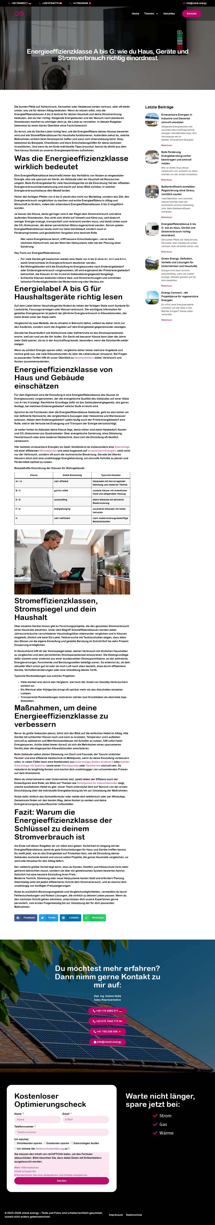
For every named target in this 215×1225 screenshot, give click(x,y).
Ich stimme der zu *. (43, 1149)
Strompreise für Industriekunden (97, 783)
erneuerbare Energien (102, 451)
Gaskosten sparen (57, 1143)
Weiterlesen (166, 145)
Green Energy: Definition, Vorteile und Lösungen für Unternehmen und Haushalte (179, 262)
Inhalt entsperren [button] (25, 1171)
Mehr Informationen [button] (26, 1167)
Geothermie (93, 765)
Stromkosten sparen (29, 1143)
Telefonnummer (24, 1126)
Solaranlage (122, 447)
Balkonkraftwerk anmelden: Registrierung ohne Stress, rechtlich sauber (178, 191)
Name (18, 1114)
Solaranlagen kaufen (86, 1143)
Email (66, 1114)
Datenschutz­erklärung (50, 1149)
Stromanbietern (84, 358)
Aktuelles (169, 13)
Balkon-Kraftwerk (102, 762)
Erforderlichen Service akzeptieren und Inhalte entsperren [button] (50, 1175)
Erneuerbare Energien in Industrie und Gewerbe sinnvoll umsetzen (176, 119)
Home (135, 13)
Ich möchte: (21, 1139)
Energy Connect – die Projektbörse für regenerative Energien (179, 297)
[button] (25, 917)
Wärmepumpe (48, 451)
